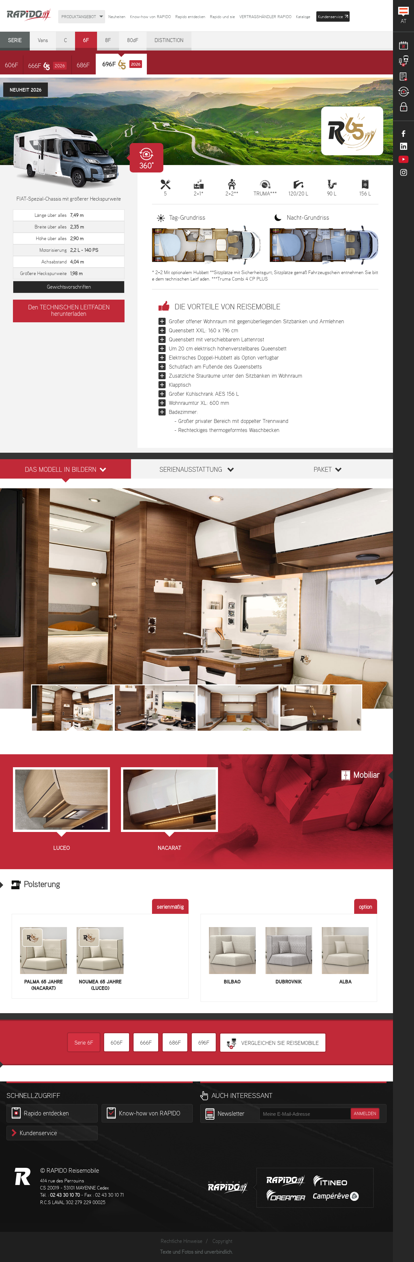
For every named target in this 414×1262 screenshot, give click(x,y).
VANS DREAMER (286, 1195)
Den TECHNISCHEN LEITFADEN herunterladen (69, 311)
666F (46, 66)
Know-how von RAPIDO (150, 17)
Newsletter (231, 1114)
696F (203, 1043)
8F (108, 40)
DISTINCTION (169, 40)
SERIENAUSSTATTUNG (190, 470)
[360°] (69, 157)
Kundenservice (38, 1133)
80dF (132, 40)
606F (11, 66)
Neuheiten (116, 17)
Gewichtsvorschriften (69, 287)
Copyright (222, 1241)
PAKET (323, 470)
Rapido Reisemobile (29, 15)
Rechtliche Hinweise (181, 1241)
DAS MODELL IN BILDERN (60, 470)
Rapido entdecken (190, 17)
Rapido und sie (222, 17)
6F (86, 40)
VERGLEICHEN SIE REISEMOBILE (279, 1043)
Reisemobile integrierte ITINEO (330, 1181)
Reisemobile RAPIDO (22, 1176)
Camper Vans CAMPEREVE (336, 1196)
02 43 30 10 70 (65, 1195)
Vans (43, 40)
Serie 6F (83, 1043)
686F (83, 66)
